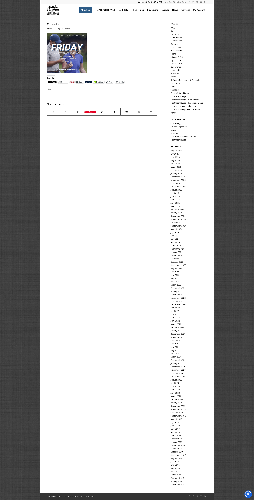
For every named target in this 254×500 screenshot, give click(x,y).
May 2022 (175, 317)
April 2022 (175, 320)
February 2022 (177, 327)
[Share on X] (65, 112)
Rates (173, 76)
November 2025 (178, 180)
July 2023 (175, 271)
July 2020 (175, 383)
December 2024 (178, 216)
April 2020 (175, 393)
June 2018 (175, 464)
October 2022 (177, 301)
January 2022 (176, 330)
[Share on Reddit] (139, 112)
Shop (173, 86)
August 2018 (176, 458)
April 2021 (175, 353)
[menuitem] (174, 2)
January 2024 (176, 252)
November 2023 (178, 258)
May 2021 (175, 350)
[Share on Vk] (127, 112)
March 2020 (176, 396)
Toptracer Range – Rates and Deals (187, 102)
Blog (173, 27)
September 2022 (178, 304)
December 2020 (178, 366)
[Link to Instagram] (193, 2)
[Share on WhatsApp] (78, 112)
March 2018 (176, 474)
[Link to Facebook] (189, 2)
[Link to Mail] (201, 2)
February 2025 (177, 209)
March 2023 (176, 284)
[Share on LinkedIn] (102, 112)
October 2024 (177, 222)
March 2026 (176, 167)
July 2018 (175, 461)
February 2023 (177, 288)
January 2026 (176, 173)
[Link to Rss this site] (205, 2)
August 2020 (176, 379)
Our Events (176, 66)
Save (91, 112)
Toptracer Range (178, 96)
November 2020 (178, 369)
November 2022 (178, 298)
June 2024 (175, 235)
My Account (176, 60)
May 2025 (175, 199)
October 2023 (177, 262)
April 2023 (175, 281)
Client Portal (176, 37)
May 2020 (175, 389)
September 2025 (178, 186)
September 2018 (178, 455)
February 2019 (177, 438)
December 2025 (178, 176)
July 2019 (175, 422)
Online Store (176, 63)
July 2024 (175, 232)
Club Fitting (176, 123)
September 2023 (178, 265)
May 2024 (175, 238)
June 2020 (175, 386)
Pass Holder (176, 70)
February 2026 (177, 170)
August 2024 (176, 229)
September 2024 (178, 225)
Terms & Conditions (180, 93)
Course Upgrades (179, 126)
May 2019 (175, 428)
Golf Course (176, 47)
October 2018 (177, 451)
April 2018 (175, 471)
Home (173, 53)
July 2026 (175, 153)
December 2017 (178, 484)
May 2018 (175, 468)
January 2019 (176, 442)
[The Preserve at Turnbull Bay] (53, 10)
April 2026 (175, 163)
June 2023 (175, 275)
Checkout (175, 34)
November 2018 (178, 448)
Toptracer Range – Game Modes (186, 99)
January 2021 (176, 363)
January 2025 (176, 212)
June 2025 (175, 196)
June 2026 (175, 157)
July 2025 (175, 193)
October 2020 (177, 373)
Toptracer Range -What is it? (184, 106)
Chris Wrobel (65, 29)
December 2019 (178, 406)
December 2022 (178, 294)
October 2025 (177, 183)
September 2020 (178, 376)
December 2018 (178, 445)
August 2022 (176, 307)
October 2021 (177, 340)
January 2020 (176, 402)
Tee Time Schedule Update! (183, 136)
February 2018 (177, 478)
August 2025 (176, 189)
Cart (172, 31)
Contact (174, 44)
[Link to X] (197, 2)
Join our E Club (177, 57)
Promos (174, 133)
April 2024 (175, 242)
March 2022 (176, 324)
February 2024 (177, 248)
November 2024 (178, 219)
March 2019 (176, 435)
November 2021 (178, 337)
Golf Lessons (176, 50)
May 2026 (175, 160)
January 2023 (176, 291)
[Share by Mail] (151, 112)
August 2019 (176, 419)
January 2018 (176, 481)
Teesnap (91, 496)
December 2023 (178, 255)
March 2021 (176, 356)
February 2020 (177, 399)
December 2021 (178, 333)
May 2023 (175, 278)
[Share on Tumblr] (114, 112)
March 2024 (176, 245)
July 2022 (175, 311)
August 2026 (176, 150)
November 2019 (178, 409)
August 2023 (176, 268)
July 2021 (175, 343)
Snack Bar (175, 89)
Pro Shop (175, 73)
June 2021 (175, 347)
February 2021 (177, 360)
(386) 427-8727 (155, 2)
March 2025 (176, 206)
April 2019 (175, 432)
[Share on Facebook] (53, 112)
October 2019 (177, 412)
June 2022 (175, 314)
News (173, 130)
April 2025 (175, 203)
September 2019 (178, 415)
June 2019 (175, 425)
